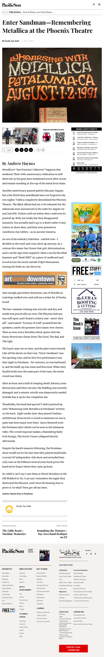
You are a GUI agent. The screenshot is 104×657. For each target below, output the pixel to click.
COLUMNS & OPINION (23, 615)
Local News (23, 576)
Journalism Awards (80, 618)
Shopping (40, 604)
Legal (60, 616)
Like (97, 280)
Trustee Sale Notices (65, 633)
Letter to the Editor (7, 585)
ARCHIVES (31, 551)
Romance (40, 600)
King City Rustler (79, 582)
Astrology (22, 621)
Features (22, 573)
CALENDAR (40, 608)
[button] (94, 4)
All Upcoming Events (43, 612)
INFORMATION (7, 569)
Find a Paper (6, 594)
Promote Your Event (43, 621)
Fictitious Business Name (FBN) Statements (65, 624)
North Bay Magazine (65, 601)
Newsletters (6, 573)
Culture (21, 597)
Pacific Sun (62, 588)
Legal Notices (63, 621)
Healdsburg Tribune (80, 576)
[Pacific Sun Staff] (9, 509)
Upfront (21, 582)
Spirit (21, 636)
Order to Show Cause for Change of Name (65, 636)
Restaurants (40, 597)
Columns (22, 624)
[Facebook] (17, 150)
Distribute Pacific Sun (7, 599)
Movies (21, 603)
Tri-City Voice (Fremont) (81, 601)
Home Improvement (43, 591)
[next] (6, 12)
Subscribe (5, 576)
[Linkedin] (26, 150)
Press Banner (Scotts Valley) (83, 591)
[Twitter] (22, 150)
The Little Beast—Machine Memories (14, 532)
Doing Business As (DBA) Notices (65, 629)
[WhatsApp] (31, 150)
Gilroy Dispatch (78, 573)
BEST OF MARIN (42, 569)
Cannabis (40, 582)
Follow (96, 284)
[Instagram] (91, 554)
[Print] (43, 150)
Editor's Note (23, 627)
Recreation (40, 594)
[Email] (37, 150)
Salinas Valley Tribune (80, 595)
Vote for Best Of (7, 604)
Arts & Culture (41, 573)
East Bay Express (64, 573)
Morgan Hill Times (79, 588)
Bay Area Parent (64, 595)
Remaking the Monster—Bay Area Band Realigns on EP (52, 534)
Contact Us (5, 582)
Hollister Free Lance (80, 579)
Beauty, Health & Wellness (42, 577)
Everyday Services (42, 585)
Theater (21, 609)
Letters (21, 630)
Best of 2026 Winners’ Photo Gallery (39, 12)
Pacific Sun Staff (12, 41)
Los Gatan (77, 585)
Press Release (6, 588)
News (21, 579)
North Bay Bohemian (65, 585)
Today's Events (41, 615)
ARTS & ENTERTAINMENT (25, 588)
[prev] (3, 12)
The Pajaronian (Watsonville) (83, 598)
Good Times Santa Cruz (65, 578)
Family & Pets (41, 588)
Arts (20, 594)
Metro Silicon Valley (65, 582)
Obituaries (5, 591)
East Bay (62, 598)
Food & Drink (23, 600)
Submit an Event (42, 618)
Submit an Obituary (65, 619)
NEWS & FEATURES (25, 569)
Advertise (5, 579)
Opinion (21, 633)
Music (21, 606)
